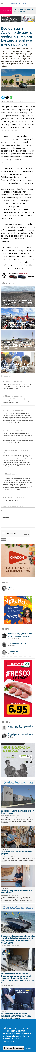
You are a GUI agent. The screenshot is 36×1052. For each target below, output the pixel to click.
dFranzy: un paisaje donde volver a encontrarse (16, 891)
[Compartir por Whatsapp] (11, 98)
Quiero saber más (10, 1041)
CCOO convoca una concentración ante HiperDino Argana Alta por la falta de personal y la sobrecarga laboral (17, 345)
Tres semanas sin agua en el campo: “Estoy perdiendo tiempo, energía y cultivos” (17, 302)
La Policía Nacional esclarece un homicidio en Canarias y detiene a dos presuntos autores (16, 1015)
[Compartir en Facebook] (3, 98)
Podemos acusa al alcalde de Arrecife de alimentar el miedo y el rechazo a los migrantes (17, 324)
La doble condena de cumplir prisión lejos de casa (17, 812)
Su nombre (4, 511)
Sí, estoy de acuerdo (13, 1048)
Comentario (5, 517)
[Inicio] (18, 3)
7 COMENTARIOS (10, 101)
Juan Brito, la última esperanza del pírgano (16, 852)
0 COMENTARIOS (15, 815)
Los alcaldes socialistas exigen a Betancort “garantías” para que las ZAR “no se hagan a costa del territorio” (17, 367)
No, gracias (28, 1048)
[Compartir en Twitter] (7, 98)
